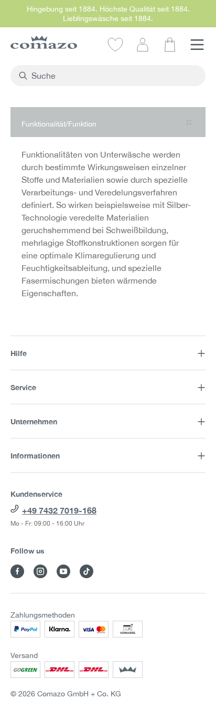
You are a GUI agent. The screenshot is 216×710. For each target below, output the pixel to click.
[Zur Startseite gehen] (43, 42)
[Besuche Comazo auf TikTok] (86, 571)
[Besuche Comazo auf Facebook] (17, 571)
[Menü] (197, 44)
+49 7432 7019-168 (59, 510)
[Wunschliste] (115, 44)
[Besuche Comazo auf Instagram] (40, 571)
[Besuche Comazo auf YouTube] (63, 571)
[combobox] (114, 75)
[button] (108, 122)
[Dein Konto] (142, 44)
